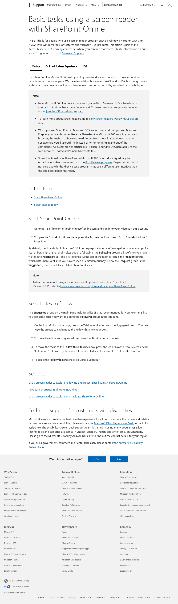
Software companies (70, 565)
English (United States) (19, 580)
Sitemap (41, 597)
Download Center (69, 482)
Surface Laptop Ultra (13, 488)
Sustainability (126, 570)
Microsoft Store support (72, 488)
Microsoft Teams (11, 559)
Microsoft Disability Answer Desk (114, 423)
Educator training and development (135, 505)
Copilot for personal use (14, 505)
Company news (126, 543)
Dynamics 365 (10, 543)
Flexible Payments (69, 516)
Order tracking (68, 499)
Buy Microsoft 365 (113, 4)
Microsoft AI (9, 532)
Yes (97, 459)
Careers (123, 532)
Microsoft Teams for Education (133, 488)
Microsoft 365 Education (130, 493)
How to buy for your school (131, 499)
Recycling (130, 597)
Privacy (72, 597)
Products (79, 4)
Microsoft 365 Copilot (13, 565)
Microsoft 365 (54, 4)
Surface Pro (9, 477)
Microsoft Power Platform (15, 554)
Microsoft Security (11, 537)
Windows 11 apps (11, 516)
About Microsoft (127, 537)
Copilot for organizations (14, 499)
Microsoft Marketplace (71, 559)
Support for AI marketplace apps (75, 548)
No (119, 459)
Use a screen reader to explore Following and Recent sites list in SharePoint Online (78, 382)
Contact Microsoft (57, 597)
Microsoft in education (129, 477)
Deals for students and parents (133, 510)
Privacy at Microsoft (128, 548)
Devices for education (129, 482)
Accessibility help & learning (46, 49)
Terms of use (85, 597)
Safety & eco (115, 597)
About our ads (144, 597)
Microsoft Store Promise (72, 510)
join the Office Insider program (64, 111)
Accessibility (125, 565)
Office (68, 4)
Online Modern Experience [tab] (61, 66)
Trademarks (100, 597)
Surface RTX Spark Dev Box (15, 493)
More (93, 4)
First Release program (98, 162)
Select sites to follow (46, 204)
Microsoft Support (73, 53)
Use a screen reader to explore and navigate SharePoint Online (97, 286)
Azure (64, 532)
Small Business (10, 570)
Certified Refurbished (71, 505)
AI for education (127, 516)
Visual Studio (67, 570)
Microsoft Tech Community (73, 554)
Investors (124, 554)
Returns (65, 493)
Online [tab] (36, 66)
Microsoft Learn (68, 543)
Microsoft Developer (70, 537)
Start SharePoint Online (48, 197)
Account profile (68, 477)
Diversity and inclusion (129, 559)
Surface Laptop (10, 482)
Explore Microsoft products (15, 510)
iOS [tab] (85, 66)
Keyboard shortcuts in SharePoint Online (53, 389)
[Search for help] (161, 4)
